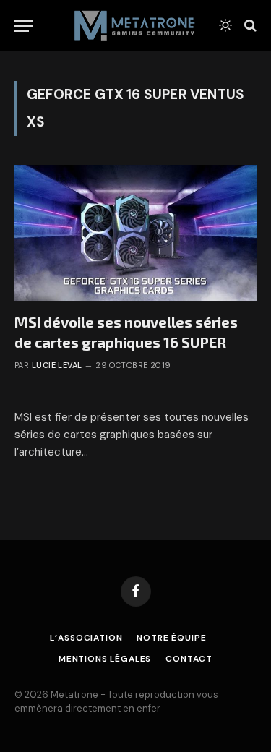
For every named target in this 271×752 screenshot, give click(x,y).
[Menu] (23, 25)
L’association (86, 638)
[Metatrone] (135, 25)
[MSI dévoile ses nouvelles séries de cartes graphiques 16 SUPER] (135, 233)
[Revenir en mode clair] (225, 25)
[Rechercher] (249, 25)
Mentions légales (105, 659)
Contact (188, 659)
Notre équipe (171, 638)
